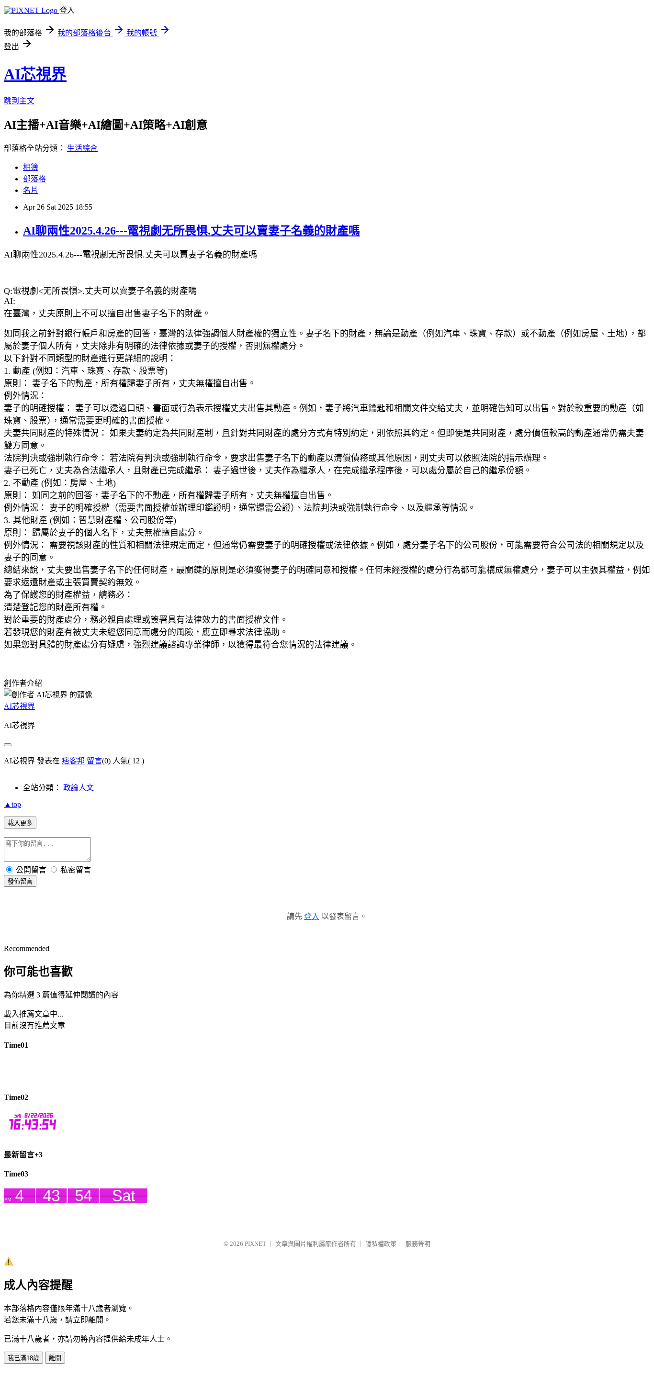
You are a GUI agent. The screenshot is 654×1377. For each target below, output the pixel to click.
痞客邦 (73, 761)
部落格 (34, 179)
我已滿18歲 (23, 1358)
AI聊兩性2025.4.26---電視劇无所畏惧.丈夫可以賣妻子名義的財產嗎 (191, 230)
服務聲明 (418, 1243)
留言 (94, 761)
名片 (30, 190)
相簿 (30, 167)
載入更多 (20, 823)
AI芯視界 (35, 74)
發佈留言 (20, 881)
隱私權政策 (380, 1243)
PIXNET (255, 1243)
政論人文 (78, 788)
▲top (12, 804)
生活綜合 (82, 148)
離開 (55, 1358)
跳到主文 (19, 101)
